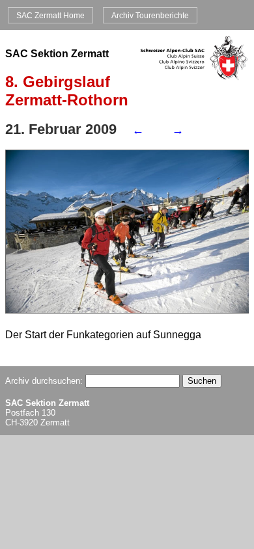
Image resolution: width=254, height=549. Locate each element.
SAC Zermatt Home (50, 15)
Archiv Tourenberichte (150, 15)
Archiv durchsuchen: (45, 381)
